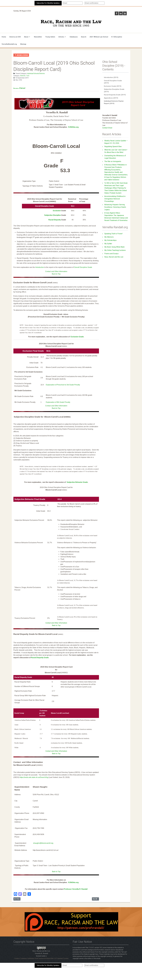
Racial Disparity (54, 220)
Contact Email (107, 128)
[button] (27, 36)
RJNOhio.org (73, 127)
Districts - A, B (24, 75)
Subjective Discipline (52, 215)
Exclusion (57, 210)
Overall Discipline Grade (83, 267)
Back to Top (56, 274)
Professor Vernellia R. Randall (75, 889)
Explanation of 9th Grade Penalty (58, 402)
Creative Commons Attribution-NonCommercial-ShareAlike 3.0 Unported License (41, 958)
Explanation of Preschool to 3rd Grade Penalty (63, 385)
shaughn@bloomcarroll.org (43, 843)
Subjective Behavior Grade (77, 482)
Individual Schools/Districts (36, 73)
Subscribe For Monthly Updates (48, 3)
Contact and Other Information (56, 271)
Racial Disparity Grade (40, 657)
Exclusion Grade (77, 337)
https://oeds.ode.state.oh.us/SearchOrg (34, 777)
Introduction (39, 267)
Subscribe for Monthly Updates (48, 965)
